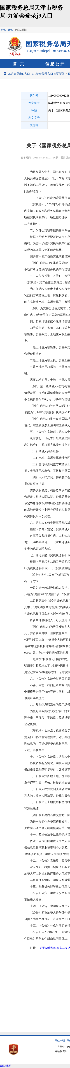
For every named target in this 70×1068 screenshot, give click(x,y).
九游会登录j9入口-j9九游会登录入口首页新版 (36, 73)
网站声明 (60, 1040)
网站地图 (5, 1065)
